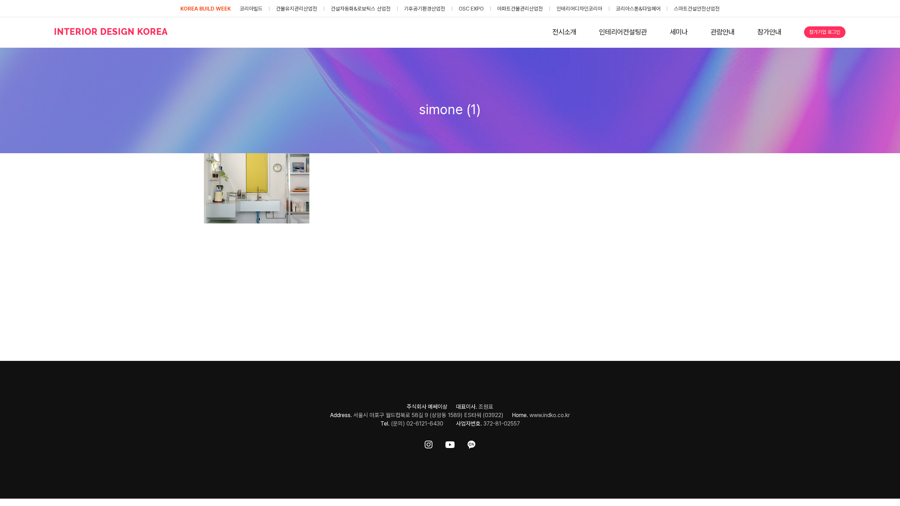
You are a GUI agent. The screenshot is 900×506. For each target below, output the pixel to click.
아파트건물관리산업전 (520, 9)
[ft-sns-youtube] (450, 443)
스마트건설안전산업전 (697, 9)
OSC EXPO (471, 9)
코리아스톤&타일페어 (638, 9)
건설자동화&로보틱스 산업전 (361, 9)
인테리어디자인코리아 (579, 9)
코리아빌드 (251, 9)
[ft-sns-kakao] (471, 443)
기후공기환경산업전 (424, 9)
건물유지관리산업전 (296, 9)
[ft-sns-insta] (428, 443)
